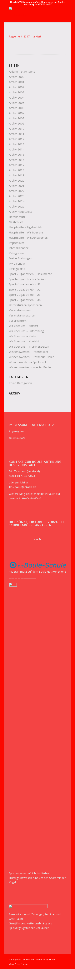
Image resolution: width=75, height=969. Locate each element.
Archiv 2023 (16, 196)
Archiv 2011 (16, 134)
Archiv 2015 (16, 154)
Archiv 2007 (16, 113)
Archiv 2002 (16, 87)
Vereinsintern (18, 320)
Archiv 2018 (16, 170)
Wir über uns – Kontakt (24, 341)
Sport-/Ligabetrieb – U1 (25, 284)
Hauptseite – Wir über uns (26, 232)
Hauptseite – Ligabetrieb (25, 227)
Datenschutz (17, 217)
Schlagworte (17, 269)
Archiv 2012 (16, 139)
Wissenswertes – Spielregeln (28, 362)
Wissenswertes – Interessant (28, 352)
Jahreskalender (18, 248)
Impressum (16, 243)
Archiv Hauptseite (20, 211)
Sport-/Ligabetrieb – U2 (25, 289)
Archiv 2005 (16, 103)
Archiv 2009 (16, 123)
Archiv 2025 (16, 206)
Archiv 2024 (16, 201)
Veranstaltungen (20, 310)
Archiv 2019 (16, 175)
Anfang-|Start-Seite (22, 71)
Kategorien (16, 253)
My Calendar (17, 263)
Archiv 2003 (16, 92)
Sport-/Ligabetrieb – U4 (25, 300)
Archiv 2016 (16, 160)
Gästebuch (16, 222)
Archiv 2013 (16, 144)
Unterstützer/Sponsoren (25, 305)
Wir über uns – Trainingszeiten (29, 346)
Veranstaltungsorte (22, 315)
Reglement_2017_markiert (25, 36)
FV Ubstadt (28, 959)
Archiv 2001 (16, 82)
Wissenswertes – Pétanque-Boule (31, 357)
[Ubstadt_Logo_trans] (32, 14)
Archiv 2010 (16, 128)
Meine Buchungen (20, 258)
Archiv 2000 (16, 77)
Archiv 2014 (16, 149)
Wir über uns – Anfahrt (23, 326)
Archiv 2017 (16, 165)
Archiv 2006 (16, 108)
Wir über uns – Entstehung (26, 331)
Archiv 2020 (16, 180)
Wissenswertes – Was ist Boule (30, 367)
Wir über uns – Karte (22, 336)
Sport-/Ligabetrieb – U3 (25, 294)
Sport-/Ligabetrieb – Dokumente (30, 274)
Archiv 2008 (16, 118)
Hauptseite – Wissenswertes (28, 237)
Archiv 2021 (16, 186)
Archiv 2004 (16, 97)
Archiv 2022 (16, 191)
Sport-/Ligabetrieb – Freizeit (28, 279)
